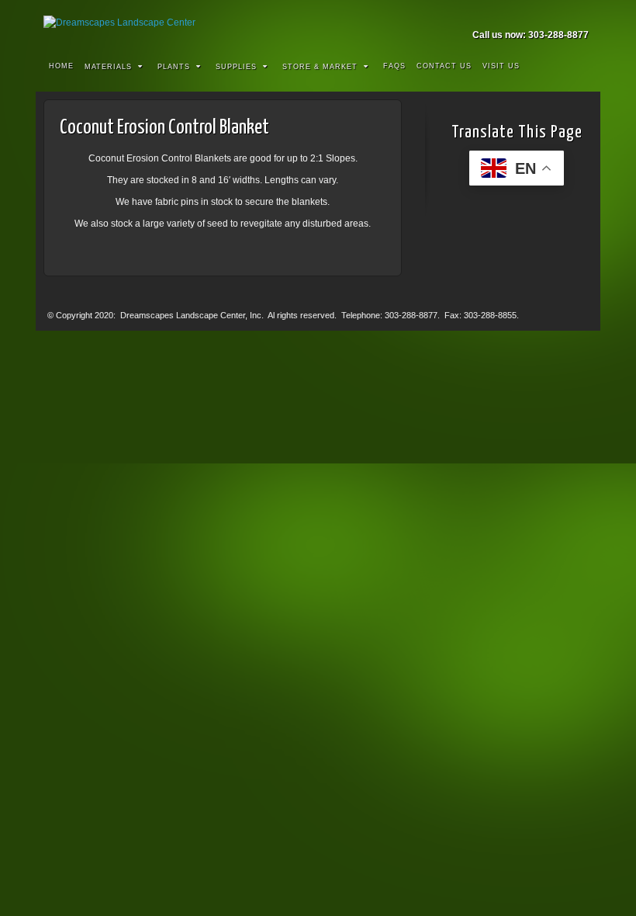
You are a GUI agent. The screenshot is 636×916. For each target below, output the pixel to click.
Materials (108, 67)
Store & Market (320, 67)
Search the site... (578, 66)
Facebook (536, 13)
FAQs (394, 66)
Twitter (578, 13)
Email (515, 13)
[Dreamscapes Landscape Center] (318, 22)
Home (61, 66)
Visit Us (501, 66)
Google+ (557, 13)
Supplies (236, 67)
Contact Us (444, 66)
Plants (173, 67)
